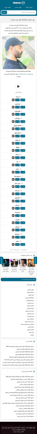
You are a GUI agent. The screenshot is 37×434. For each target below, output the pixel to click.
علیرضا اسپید (30, 319)
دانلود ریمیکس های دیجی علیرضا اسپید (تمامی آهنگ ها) (19, 360)
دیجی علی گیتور (30, 311)
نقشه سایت (7, 7)
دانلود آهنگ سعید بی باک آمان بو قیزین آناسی (22, 395)
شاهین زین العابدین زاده (27, 324)
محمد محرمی (30, 330)
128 (18, 100)
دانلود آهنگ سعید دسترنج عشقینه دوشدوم (22, 379)
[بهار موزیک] (19, 3)
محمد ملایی (31, 327)
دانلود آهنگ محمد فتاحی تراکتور (25, 382)
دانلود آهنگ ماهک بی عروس (26, 409)
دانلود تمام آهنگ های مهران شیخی (24, 354)
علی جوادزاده (30, 316)
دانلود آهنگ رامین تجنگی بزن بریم (25, 398)
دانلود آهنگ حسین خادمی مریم (25, 416)
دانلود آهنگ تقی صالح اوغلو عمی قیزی (24, 411)
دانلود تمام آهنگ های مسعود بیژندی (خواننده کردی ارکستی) (18, 365)
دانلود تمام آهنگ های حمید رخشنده (21, 20)
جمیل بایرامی (30, 306)
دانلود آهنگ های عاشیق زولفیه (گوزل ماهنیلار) (21, 357)
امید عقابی (31, 295)
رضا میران (31, 332)
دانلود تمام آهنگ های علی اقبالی (25, 349)
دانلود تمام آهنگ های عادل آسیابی (24, 352)
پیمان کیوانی (30, 308)
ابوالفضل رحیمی (29, 298)
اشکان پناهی (30, 292)
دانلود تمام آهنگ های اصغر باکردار (25, 406)
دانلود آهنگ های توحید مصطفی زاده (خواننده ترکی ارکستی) (18, 362)
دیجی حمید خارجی (29, 322)
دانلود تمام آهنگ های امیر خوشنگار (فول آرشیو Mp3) (20, 377)
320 (24, 100)
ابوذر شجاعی (30, 290)
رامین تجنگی (30, 314)
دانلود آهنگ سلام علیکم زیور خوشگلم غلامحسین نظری (19, 393)
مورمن (32, 335)
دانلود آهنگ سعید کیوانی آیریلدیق (24, 400)
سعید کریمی (30, 303)
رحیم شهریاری (30, 300)
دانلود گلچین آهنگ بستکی (27, 385)
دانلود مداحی (18, 7)
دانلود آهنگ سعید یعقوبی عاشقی (25, 390)
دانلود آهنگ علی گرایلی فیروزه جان (25, 414)
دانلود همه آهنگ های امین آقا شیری (24, 387)
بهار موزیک (30, 74)
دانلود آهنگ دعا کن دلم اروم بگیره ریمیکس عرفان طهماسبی (18, 403)
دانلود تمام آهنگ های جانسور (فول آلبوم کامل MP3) (20, 346)
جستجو (4, 12)
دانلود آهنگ (29, 7)
